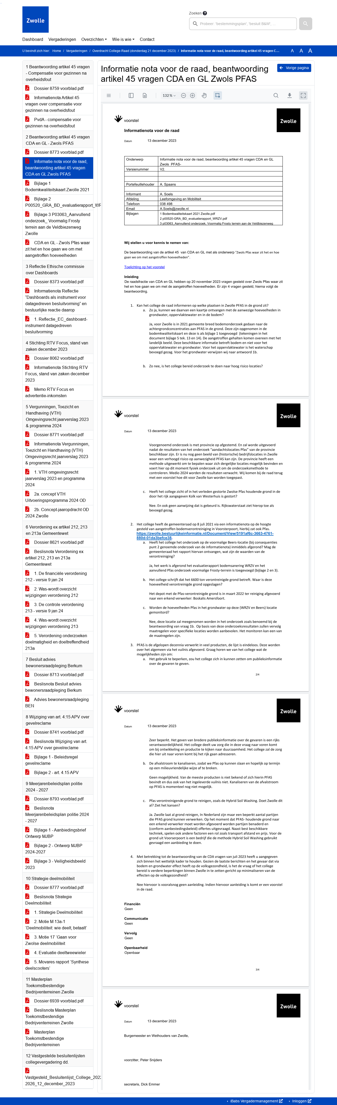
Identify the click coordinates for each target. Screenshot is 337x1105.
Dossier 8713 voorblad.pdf (58, 674)
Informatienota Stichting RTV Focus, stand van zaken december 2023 (57, 373)
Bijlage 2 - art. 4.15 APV (56, 772)
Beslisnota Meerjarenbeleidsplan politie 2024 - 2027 (57, 814)
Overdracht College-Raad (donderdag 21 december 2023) (134, 51)
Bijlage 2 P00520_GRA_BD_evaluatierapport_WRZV (59, 202)
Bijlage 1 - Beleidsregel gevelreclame (51, 760)
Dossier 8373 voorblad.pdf (58, 282)
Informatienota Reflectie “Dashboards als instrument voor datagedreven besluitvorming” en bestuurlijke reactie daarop (56, 300)
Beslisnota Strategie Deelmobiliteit (48, 900)
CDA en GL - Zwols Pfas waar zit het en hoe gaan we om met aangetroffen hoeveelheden (57, 249)
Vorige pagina (297, 68)
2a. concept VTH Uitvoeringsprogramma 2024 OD (55, 497)
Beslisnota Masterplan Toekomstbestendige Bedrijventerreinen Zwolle (50, 1016)
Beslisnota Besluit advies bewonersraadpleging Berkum (53, 687)
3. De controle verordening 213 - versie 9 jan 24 (54, 607)
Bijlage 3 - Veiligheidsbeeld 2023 (55, 864)
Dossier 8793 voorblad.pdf (58, 799)
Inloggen (299, 1101)
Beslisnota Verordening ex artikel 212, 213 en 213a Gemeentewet (54, 557)
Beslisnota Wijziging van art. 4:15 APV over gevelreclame (56, 744)
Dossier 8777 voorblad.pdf (58, 887)
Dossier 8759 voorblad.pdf (58, 88)
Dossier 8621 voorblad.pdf (58, 542)
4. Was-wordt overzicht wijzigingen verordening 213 (51, 623)
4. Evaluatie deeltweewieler (59, 952)
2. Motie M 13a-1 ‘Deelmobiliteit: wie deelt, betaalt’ (56, 924)
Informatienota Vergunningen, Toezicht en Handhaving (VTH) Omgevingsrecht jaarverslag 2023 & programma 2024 (57, 453)
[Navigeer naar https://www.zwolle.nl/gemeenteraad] (35, 20)
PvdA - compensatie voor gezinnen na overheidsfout (53, 122)
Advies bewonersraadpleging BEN (57, 702)
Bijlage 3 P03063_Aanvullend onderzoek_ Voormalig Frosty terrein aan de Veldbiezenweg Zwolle (57, 224)
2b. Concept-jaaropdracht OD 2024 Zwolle (57, 512)
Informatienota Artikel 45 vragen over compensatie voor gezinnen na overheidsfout (53, 104)
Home (56, 51)
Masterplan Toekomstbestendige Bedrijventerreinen (44, 1038)
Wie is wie (121, 39)
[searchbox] (243, 23)
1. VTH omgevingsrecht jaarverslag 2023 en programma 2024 (55, 478)
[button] (305, 23)
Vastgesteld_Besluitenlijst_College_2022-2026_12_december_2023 (59, 1080)
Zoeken (195, 13)
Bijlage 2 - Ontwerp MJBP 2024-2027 (53, 848)
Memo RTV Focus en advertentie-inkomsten (49, 392)
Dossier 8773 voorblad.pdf (58, 152)
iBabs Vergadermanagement (254, 1101)
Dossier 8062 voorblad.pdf (58, 358)
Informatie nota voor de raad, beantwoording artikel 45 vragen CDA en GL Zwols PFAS (56, 167)
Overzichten (92, 39)
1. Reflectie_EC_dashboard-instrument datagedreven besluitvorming (56, 325)
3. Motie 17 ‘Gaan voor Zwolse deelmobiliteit (50, 940)
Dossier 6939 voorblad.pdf (58, 1001)
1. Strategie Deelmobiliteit (57, 912)
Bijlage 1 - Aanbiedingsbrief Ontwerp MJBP (55, 833)
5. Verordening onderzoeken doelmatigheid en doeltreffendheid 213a (57, 642)
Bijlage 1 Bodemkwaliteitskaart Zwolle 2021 (57, 186)
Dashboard (32, 39)
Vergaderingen (62, 39)
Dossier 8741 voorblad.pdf (58, 732)
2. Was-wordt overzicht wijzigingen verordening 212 (51, 592)
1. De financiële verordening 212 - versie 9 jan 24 (56, 576)
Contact (147, 39)
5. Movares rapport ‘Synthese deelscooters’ (57, 965)
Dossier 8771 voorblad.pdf (58, 435)
